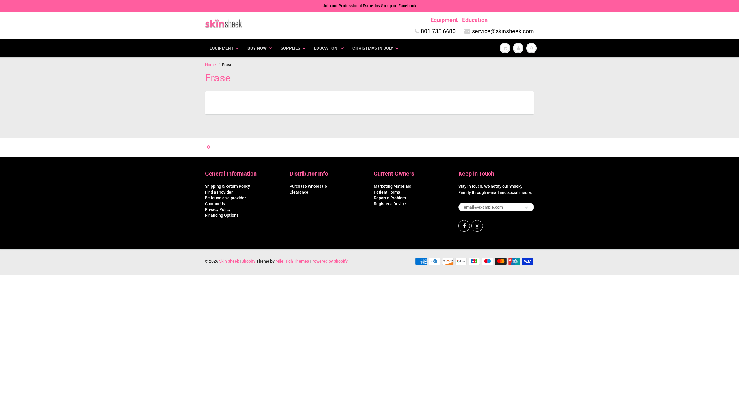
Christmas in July (372, 48)
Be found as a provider (225, 198)
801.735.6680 (438, 31)
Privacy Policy (218, 209)
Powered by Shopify (329, 261)
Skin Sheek (229, 261)
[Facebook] (464, 226)
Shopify (248, 261)
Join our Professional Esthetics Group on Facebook (369, 5)
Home (210, 64)
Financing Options (221, 215)
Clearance (299, 192)
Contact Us (215, 203)
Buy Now (257, 48)
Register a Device (390, 203)
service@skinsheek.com (503, 31)
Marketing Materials (392, 186)
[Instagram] (477, 226)
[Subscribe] (527, 207)
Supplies (290, 48)
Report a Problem (390, 198)
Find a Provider (219, 192)
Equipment (222, 48)
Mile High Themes (292, 261)
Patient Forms (387, 192)
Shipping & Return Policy (227, 186)
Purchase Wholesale (308, 186)
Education (326, 48)
